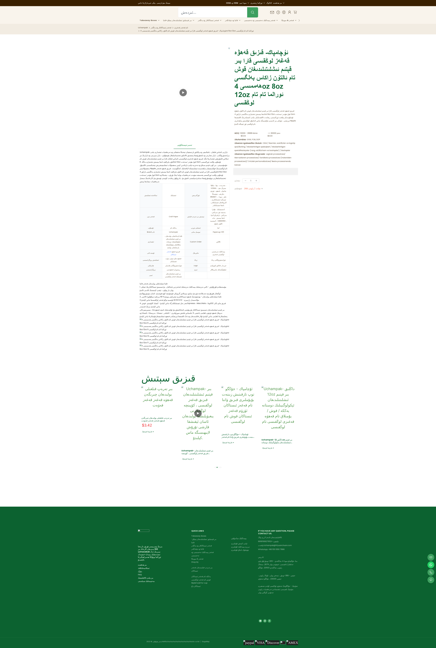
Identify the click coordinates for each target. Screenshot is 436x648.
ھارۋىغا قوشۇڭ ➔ (148, 432)
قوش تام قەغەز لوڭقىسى (201, 579)
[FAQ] (278, 12)
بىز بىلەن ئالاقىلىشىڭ (145, 578)
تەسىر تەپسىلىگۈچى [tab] (184, 145)
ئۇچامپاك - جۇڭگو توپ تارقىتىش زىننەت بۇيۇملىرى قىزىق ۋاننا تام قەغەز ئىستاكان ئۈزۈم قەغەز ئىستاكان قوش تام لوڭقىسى (238, 435)
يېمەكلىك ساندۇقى (238, 538)
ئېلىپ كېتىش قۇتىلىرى (239, 543)
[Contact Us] (272, 12)
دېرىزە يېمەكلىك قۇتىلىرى (240, 547)
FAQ (140, 574)
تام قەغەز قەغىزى (181, 27)
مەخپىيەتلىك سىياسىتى (146, 581)
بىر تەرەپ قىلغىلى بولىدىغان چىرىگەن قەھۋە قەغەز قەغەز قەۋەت (156, 419)
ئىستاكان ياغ (196, 586)
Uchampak (143, 27)
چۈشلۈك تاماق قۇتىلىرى (240, 550)
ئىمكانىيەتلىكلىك (143, 568)
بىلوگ (140, 571)
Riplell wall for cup (199, 583)
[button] (299, 20)
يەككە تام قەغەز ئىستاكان (201, 576)
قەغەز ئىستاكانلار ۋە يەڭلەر (161, 27)
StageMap (205, 641)
